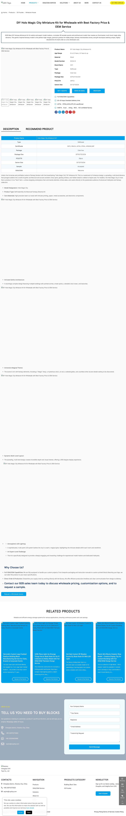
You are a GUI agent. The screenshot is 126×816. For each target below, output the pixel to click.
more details (30, 808)
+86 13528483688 (12, 738)
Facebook (56, 112)
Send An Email (79, 91)
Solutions (64, 3)
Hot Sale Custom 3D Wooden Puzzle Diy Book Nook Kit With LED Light (78, 656)
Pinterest (70, 112)
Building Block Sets (70, 785)
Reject (29, 812)
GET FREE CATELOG (117, 3)
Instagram (73, 112)
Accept (21, 812)
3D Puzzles (67, 788)
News (86, 3)
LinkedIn (63, 112)
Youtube (66, 112)
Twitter (59, 112)
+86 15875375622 (12, 733)
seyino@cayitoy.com (12, 744)
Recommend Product (40, 129)
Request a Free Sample (20, 679)
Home (23, 3)
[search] (106, 2)
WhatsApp (97, 91)
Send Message (94, 747)
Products (33, 3)
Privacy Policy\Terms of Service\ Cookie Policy (109, 812)
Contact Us (96, 3)
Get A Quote (62, 91)
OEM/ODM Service (49, 3)
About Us (77, 3)
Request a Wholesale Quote (13, 594)
